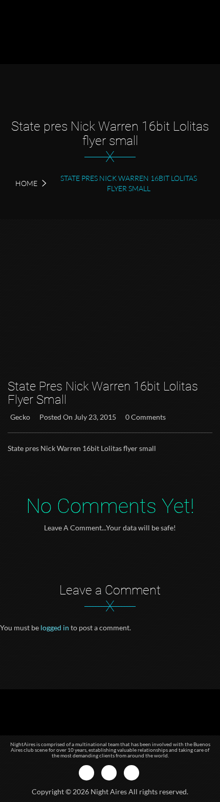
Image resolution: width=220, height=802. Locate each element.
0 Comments (145, 417)
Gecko (20, 417)
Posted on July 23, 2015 (77, 417)
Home (26, 183)
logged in (54, 627)
